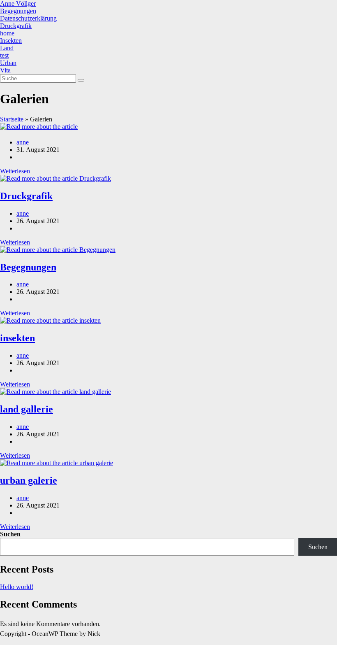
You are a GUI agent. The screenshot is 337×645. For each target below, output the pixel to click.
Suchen (10, 534)
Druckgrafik (16, 25)
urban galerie (28, 480)
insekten (17, 338)
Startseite (11, 119)
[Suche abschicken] (81, 80)
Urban (8, 62)
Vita (5, 70)
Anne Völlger (18, 3)
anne (22, 142)
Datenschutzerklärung (28, 18)
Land (7, 47)
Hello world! (16, 586)
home (7, 33)
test (4, 55)
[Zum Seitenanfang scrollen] (2, 641)
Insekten (11, 40)
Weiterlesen (15, 171)
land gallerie (26, 409)
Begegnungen (18, 10)
